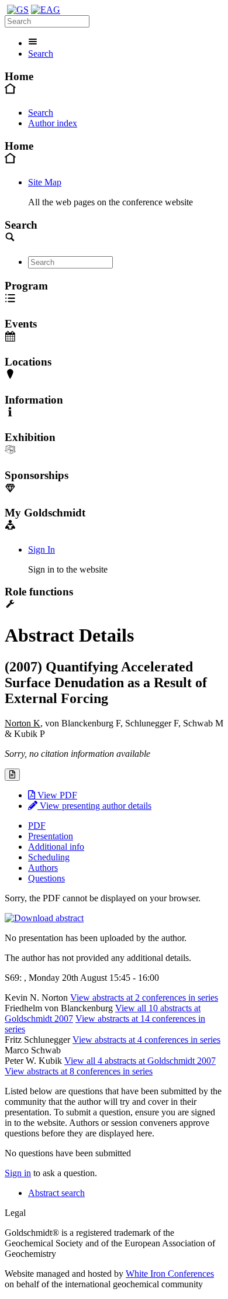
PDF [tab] (37, 826)
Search (40, 53)
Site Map (44, 182)
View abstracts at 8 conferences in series (79, 1071)
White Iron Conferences (170, 1274)
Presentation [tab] (50, 836)
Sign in (18, 1173)
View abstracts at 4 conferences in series (146, 1040)
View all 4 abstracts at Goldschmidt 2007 (140, 1061)
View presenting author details (94, 806)
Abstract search (56, 1193)
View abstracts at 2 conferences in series (144, 997)
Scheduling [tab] (49, 857)
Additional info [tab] (56, 847)
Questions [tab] (46, 878)
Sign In (41, 549)
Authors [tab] (43, 868)
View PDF (56, 795)
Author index (52, 123)
